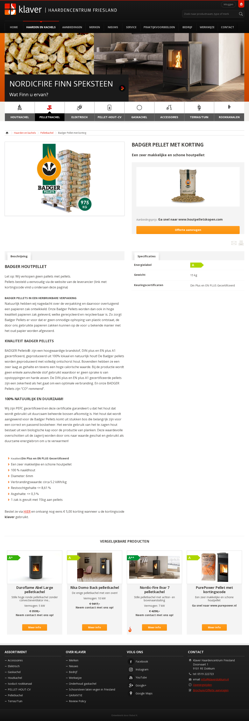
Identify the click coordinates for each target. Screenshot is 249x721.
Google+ (141, 685)
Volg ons (135, 652)
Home (14, 27)
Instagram (142, 669)
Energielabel (143, 265)
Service (131, 27)
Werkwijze (207, 27)
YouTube (141, 677)
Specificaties (147, 256)
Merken (94, 27)
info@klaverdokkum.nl (215, 679)
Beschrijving (19, 256)
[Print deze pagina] (241, 244)
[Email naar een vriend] (234, 244)
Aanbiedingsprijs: (146, 219)
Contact (227, 27)
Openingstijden (202, 685)
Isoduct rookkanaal (20, 683)
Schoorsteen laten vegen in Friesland (92, 689)
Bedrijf (187, 27)
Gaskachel (14, 672)
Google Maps (144, 693)
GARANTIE (75, 695)
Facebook (142, 661)
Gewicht (140, 275)
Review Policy (77, 701)
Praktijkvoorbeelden (159, 27)
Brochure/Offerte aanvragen (211, 690)
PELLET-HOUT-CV (19, 689)
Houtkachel (15, 678)
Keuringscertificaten (148, 285)
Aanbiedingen (72, 27)
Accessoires (15, 660)
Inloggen (228, 4)
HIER (27, 511)
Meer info (34, 627)
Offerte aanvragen (188, 230)
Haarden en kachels (41, 27)
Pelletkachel (46, 132)
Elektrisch (14, 666)
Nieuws (113, 27)
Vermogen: (31, 606)
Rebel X (133, 715)
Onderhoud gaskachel (82, 683)
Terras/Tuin (15, 701)
